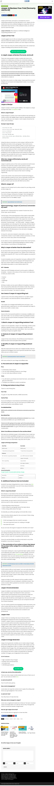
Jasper (18, 718)
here (17, 677)
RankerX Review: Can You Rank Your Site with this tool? (4, 733)
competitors (15, 109)
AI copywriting (19, 554)
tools (21, 718)
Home (2, 3)
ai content (7, 718)
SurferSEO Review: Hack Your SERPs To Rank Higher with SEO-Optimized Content (14, 734)
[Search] (52, 1)
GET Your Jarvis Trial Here (18, 51)
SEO (32, 484)
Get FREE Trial (18, 668)
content (11, 718)
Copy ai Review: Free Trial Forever (22, 732)
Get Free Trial (46, 17)
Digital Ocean (17, 783)
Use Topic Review (31, 733)
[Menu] (1, 1)
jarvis (15, 718)
